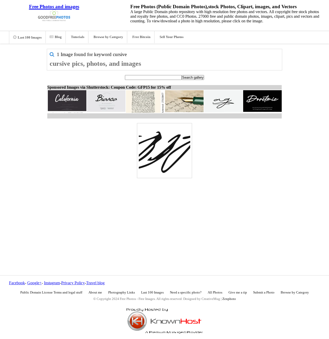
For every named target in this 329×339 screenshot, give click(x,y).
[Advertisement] (164, 216)
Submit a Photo (264, 292)
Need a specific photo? (186, 292)
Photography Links (121, 292)
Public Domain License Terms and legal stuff (51, 292)
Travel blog (95, 283)
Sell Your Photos (172, 37)
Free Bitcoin (141, 37)
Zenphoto (229, 299)
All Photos (215, 292)
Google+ (34, 283)
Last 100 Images (30, 37)
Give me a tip (238, 292)
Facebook (17, 283)
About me (95, 292)
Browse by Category (108, 37)
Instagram (52, 283)
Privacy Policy (73, 283)
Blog (58, 37)
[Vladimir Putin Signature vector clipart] (164, 150)
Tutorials (77, 37)
